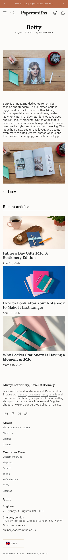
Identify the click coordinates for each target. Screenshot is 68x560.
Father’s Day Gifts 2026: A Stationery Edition (25, 255)
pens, (44, 394)
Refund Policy (10, 479)
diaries (22, 394)
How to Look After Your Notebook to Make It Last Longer (34, 305)
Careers (7, 444)
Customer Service (12, 456)
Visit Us (7, 439)
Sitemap (7, 491)
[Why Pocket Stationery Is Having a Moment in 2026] (34, 333)
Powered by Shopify (37, 553)
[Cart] (63, 13)
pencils (53, 394)
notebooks (34, 394)
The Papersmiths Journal (16, 427)
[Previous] (4, 3)
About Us (8, 433)
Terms (6, 473)
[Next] (63, 3)
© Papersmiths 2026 (13, 553)
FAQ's (6, 485)
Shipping (7, 462)
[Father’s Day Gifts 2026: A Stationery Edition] (34, 232)
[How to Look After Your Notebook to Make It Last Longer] (34, 282)
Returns (7, 468)
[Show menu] (4, 13)
